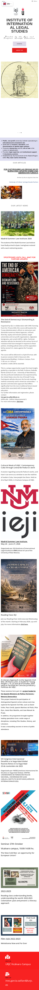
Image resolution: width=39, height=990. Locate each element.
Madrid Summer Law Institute (14, 541)
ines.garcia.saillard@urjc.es (10, 397)
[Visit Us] (7, 957)
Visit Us (8, 961)
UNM (15, 550)
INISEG (15, 771)
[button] (3, 96)
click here (24, 624)
